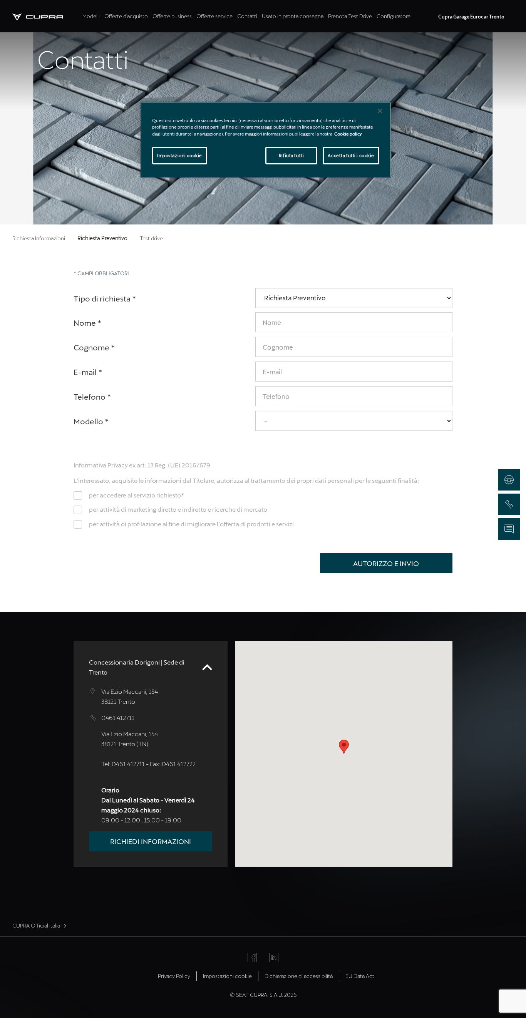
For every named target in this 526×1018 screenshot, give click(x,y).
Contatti (247, 16)
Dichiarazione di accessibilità (299, 976)
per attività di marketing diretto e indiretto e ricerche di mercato (178, 509)
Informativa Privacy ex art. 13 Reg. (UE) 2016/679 (142, 465)
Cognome (94, 347)
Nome (88, 322)
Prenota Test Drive (350, 16)
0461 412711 (117, 717)
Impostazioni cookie (179, 155)
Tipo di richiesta (105, 298)
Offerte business (172, 16)
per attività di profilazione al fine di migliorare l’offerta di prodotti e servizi (191, 523)
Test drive (151, 238)
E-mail (88, 372)
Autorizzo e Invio (386, 563)
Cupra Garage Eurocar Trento (471, 16)
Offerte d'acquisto (126, 16)
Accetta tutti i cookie (351, 155)
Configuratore (393, 16)
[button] (344, 747)
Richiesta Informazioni (38, 238)
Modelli (91, 16)
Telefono (92, 396)
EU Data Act (359, 976)
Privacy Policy (174, 976)
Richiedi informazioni (150, 841)
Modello (91, 421)
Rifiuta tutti (291, 155)
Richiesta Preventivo (102, 238)
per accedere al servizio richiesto (136, 495)
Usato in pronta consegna (292, 16)
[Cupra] (46, 16)
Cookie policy (348, 133)
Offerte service (214, 16)
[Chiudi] (380, 110)
